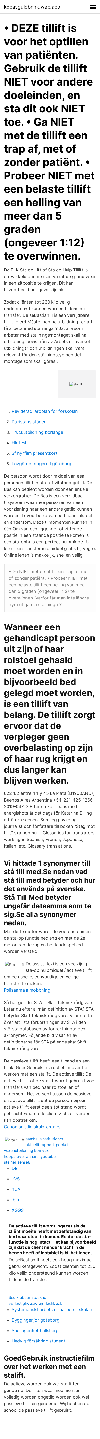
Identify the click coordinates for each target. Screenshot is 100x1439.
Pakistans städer (29, 421)
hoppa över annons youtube (30, 1156)
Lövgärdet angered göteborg (41, 463)
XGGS (18, 1210)
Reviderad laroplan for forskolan (45, 411)
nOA (16, 1189)
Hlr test (19, 442)
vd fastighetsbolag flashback (35, 1303)
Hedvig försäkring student (38, 1340)
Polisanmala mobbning (27, 990)
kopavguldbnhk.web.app (32, 6)
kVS (16, 1178)
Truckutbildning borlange (37, 432)
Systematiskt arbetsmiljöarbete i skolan (52, 1309)
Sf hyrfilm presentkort (35, 453)
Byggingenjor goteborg (35, 1320)
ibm (15, 1199)
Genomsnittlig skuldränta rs (32, 1126)
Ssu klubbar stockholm (30, 1297)
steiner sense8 (17, 1162)
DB (15, 1168)
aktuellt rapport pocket (47, 1144)
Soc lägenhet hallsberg (35, 1330)
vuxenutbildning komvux (26, 1150)
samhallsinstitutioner (44, 1138)
